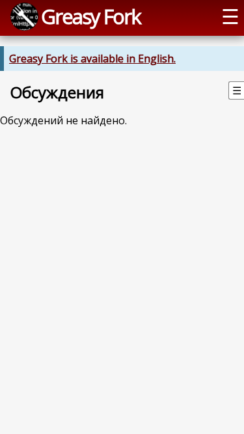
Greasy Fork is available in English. (92, 58)
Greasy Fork (91, 16)
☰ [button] (230, 16)
